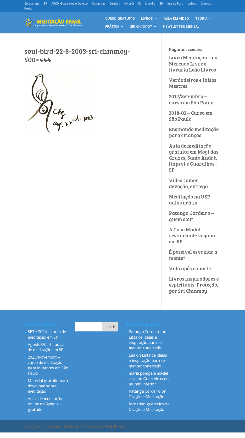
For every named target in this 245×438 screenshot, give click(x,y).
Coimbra (206, 4)
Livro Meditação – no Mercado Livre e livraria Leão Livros (193, 63)
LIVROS (147, 19)
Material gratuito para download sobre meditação (48, 386)
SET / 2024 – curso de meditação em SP (47, 334)
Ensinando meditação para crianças (194, 132)
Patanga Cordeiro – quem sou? (191, 215)
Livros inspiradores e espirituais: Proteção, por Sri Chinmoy (194, 284)
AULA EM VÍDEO (176, 19)
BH (161, 4)
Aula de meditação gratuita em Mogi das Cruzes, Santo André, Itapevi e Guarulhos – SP (193, 157)
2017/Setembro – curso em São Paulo (191, 99)
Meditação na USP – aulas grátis (191, 199)
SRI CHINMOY (141, 27)
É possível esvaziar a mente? (193, 254)
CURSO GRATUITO (120, 19)
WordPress (115, 426)
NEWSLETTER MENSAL (181, 27)
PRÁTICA (112, 27)
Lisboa (192, 4)
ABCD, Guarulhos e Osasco (69, 4)
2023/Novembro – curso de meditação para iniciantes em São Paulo (48, 365)
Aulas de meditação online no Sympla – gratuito (45, 404)
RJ (139, 4)
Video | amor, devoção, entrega (188, 183)
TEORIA (201, 19)
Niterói (129, 4)
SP (45, 4)
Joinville (150, 4)
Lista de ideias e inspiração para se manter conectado (145, 343)
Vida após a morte (190, 268)
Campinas (98, 4)
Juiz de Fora (175, 4)
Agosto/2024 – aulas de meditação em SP (46, 347)
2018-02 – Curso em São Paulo (190, 115)
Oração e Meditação (146, 396)
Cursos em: (31, 4)
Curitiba (115, 4)
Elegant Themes (63, 426)
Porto (28, 9)
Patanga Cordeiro (145, 331)
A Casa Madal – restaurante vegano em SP (192, 235)
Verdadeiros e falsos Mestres (193, 82)
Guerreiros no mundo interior (149, 381)
